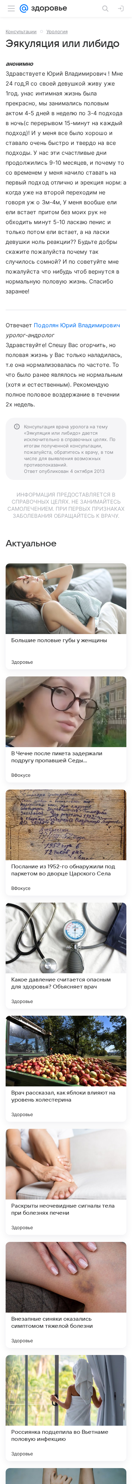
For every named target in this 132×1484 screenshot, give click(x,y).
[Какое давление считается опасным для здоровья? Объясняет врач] (66, 956)
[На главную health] (47, 8)
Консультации (21, 31)
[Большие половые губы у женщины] (66, 616)
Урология (57, 31)
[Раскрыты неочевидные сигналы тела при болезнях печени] (66, 1182)
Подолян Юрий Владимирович (77, 325)
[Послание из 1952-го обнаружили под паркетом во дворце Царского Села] (66, 843)
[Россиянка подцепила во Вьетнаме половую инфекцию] (66, 1408)
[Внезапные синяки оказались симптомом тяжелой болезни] (66, 1295)
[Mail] (24, 8)
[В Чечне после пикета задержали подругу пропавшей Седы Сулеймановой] (66, 729)
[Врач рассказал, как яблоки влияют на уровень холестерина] (66, 1069)
